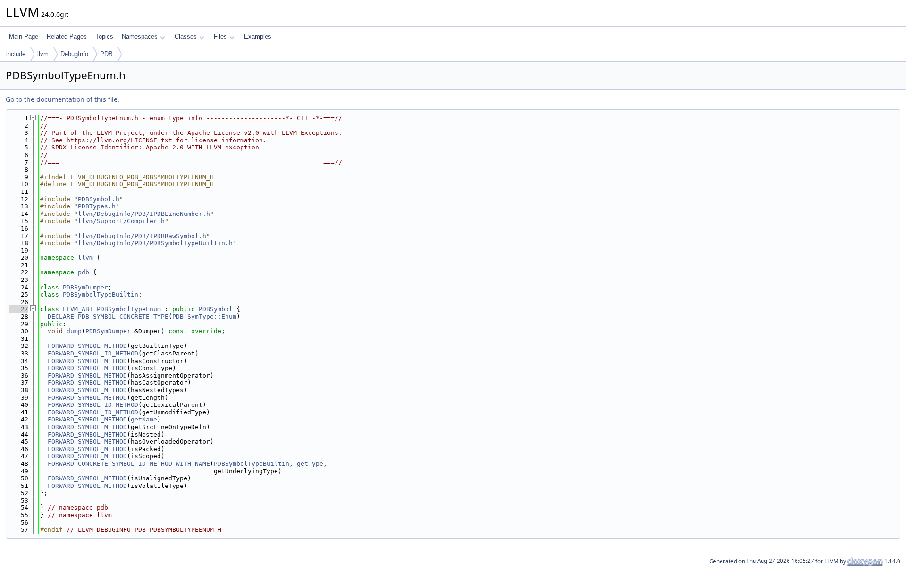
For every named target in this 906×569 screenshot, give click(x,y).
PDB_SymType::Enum (204, 316)
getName (144, 419)
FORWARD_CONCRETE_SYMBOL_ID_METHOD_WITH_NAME (129, 463)
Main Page (23, 36)
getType (310, 463)
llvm (43, 54)
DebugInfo (74, 54)
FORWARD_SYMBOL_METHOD (87, 345)
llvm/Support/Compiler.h (121, 220)
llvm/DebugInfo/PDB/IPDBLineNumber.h (144, 213)
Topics (104, 36)
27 (18, 309)
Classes (186, 36)
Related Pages (67, 36)
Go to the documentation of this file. (62, 99)
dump (74, 331)
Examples (257, 36)
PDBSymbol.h (98, 199)
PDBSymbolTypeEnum (129, 309)
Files (220, 36)
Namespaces (140, 36)
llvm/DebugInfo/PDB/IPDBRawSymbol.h (142, 235)
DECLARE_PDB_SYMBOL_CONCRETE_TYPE (108, 316)
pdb (83, 272)
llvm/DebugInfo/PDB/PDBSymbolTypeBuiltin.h (155, 243)
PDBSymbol (216, 309)
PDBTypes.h (97, 206)
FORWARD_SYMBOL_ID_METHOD (93, 353)
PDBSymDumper (85, 287)
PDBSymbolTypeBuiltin (100, 294)
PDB (106, 54)
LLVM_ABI (78, 309)
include (15, 54)
